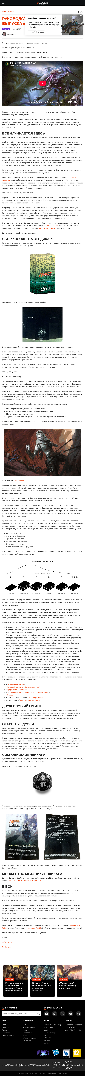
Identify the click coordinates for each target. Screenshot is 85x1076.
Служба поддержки (46, 1065)
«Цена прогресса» (36, 697)
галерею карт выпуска (47, 228)
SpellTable (48, 1043)
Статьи (4, 1025)
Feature (11, 11)
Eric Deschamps (20, 481)
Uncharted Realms (51, 225)
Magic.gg (47, 1030)
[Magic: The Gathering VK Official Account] (46, 1013)
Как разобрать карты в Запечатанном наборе (24, 687)
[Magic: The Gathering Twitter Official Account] (62, 1013)
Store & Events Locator (50, 1034)
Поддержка (27, 1033)
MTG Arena (48, 1027)
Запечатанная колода (15, 684)
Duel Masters (70, 1027)
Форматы (5, 1027)
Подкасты (6, 1033)
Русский (32, 32)
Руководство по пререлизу (29, 700)
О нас (25, 1025)
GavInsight (6, 947)
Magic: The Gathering (52, 1025)
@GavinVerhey (8, 942)
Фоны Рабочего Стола (10, 1035)
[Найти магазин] (38, 1013)
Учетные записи (29, 1027)
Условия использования (8, 1065)
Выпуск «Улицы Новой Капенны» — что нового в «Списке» (42, 988)
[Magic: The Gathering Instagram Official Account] (78, 1013)
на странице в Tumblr (32, 928)
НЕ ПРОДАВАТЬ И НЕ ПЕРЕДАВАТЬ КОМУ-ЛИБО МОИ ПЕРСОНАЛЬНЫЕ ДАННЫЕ (67, 1065)
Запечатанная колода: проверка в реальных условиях (28, 692)
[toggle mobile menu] (3, 2)
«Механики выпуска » (24, 880)
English (41, 32)
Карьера (26, 1030)
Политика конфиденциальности (33, 1065)
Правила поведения (19, 1065)
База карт (47, 1038)
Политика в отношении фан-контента (56, 1065)
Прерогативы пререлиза (16, 689)
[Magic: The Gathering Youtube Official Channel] (70, 1013)
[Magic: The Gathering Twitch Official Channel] (54, 1013)
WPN (25, 1035)
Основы (10, 695)
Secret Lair (48, 1040)
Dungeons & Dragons (73, 1025)
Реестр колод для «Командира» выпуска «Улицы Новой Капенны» (15, 988)
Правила (5, 1030)
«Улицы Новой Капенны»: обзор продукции (69, 988)
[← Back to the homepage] (43, 2)
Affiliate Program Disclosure (29, 1039)
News (4, 11)
